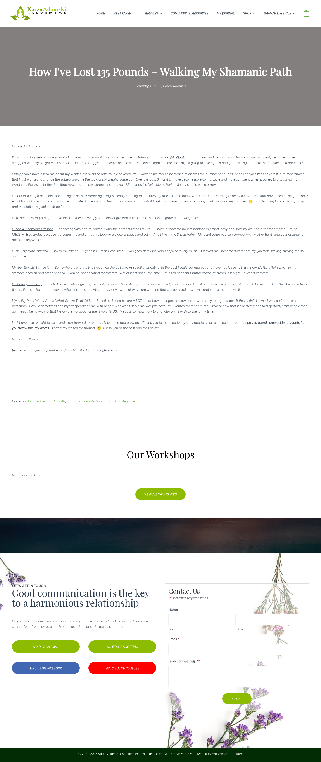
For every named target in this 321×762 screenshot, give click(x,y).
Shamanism (105, 401)
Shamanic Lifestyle (80, 401)
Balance (33, 401)
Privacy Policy (182, 754)
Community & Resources (189, 13)
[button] (160, 494)
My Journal (226, 13)
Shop (247, 13)
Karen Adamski (174, 86)
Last (241, 629)
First (171, 629)
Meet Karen (122, 13)
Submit (237, 698)
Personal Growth (52, 401)
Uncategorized (126, 401)
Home (100, 13)
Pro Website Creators (227, 754)
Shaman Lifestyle (277, 13)
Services (151, 13)
